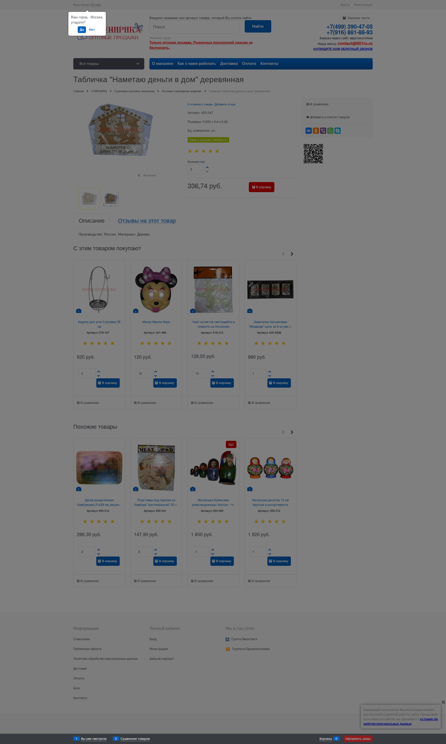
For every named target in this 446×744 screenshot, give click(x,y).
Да (82, 29)
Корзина (326, 738)
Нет (92, 29)
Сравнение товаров (135, 738)
